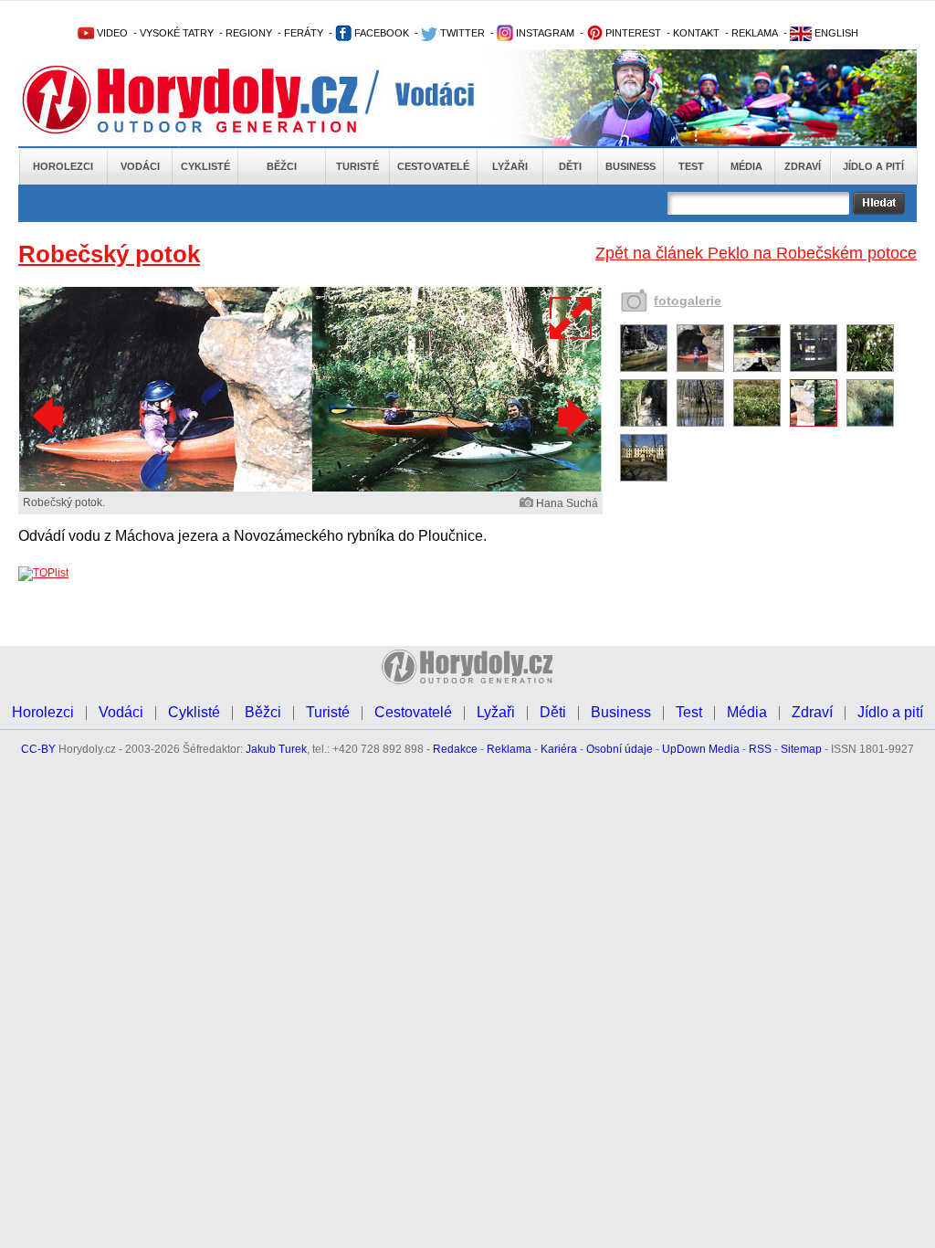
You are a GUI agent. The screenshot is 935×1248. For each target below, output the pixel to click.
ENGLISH (835, 32)
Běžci (282, 166)
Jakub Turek (276, 749)
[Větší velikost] (572, 318)
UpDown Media (701, 749)
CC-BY (38, 749)
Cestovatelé (433, 166)
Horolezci (63, 166)
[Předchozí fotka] (50, 416)
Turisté (357, 166)
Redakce (455, 749)
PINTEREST (632, 32)
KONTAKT (696, 32)
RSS (760, 749)
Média (746, 166)
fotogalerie (687, 300)
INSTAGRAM (543, 32)
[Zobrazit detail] (643, 368)
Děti (570, 166)
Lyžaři (510, 166)
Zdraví (802, 166)
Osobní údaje (619, 749)
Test (691, 166)
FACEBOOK (380, 32)
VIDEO (111, 32)
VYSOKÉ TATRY (177, 32)
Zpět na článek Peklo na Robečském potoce (756, 253)
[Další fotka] (571, 416)
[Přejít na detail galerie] (310, 487)
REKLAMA (754, 32)
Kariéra (559, 749)
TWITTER (461, 32)
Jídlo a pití (873, 166)
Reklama (509, 749)
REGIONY (249, 32)
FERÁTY (303, 32)
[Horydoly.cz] (211, 99)
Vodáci (140, 166)
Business (630, 166)
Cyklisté (205, 166)
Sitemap (801, 749)
